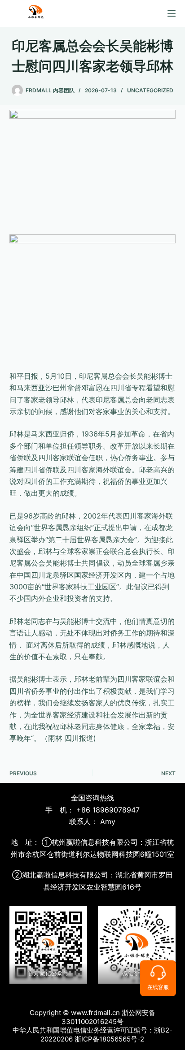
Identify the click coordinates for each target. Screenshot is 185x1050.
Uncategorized (150, 90)
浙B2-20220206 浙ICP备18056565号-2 (106, 1034)
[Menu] (171, 13)
